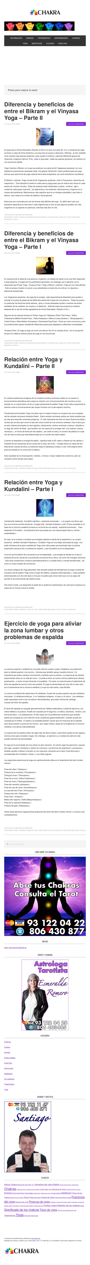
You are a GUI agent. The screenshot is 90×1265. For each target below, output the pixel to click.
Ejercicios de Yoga (59, 1189)
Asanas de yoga (22, 1185)
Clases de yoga (21, 1189)
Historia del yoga (45, 1193)
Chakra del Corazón (65, 1185)
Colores (7, 1047)
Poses (26, 1197)
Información (27, 215)
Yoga (6, 1089)
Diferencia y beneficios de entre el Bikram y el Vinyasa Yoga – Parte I (41, 240)
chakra (55, 1184)
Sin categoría (9, 1079)
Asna (30, 1185)
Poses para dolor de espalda (50, 830)
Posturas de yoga (39, 1201)
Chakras (22, 217)
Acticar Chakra (10, 1184)
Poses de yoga (64, 217)
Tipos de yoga (48, 1210)
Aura (33, 1185)
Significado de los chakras (21, 1209)
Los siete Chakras (55, 1193)
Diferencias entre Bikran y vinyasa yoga (42, 217)
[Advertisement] (45, 63)
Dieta (50, 1189)
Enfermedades (9, 1057)
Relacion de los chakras (68, 1205)
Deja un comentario (76, 124)
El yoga (78, 1189)
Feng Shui (8, 1063)
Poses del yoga (35, 1197)
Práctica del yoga (38, 1206)
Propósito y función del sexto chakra (23, 1206)
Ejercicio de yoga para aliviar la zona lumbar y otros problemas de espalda (43, 630)
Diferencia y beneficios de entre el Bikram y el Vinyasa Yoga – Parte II (41, 111)
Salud (82, 1206)
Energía (18, 215)
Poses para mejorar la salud (50, 468)
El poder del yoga (71, 1189)
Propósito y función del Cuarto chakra (60, 1202)
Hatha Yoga (37, 1193)
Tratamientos (9, 1084)
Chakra (45, 12)
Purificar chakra (50, 1205)
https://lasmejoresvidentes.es (15, 947)
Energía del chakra (18, 1193)
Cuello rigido (44, 1189)
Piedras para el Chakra (17, 1197)
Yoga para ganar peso (31, 1216)
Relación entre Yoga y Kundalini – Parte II (33, 362)
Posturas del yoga (21, 1202)
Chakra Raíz (74, 1185)
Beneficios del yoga (43, 1184)
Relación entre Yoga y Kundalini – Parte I (33, 485)
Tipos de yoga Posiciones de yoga (66, 1210)
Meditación (8, 1073)
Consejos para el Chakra (32, 1189)
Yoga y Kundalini (68, 468)
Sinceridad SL (35, 1238)
